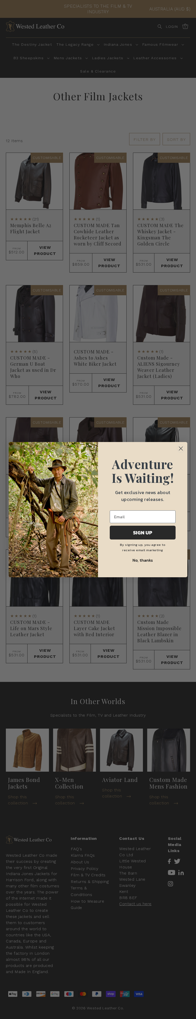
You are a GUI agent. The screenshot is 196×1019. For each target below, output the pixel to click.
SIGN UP (142, 532)
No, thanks (142, 560)
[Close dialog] (180, 448)
